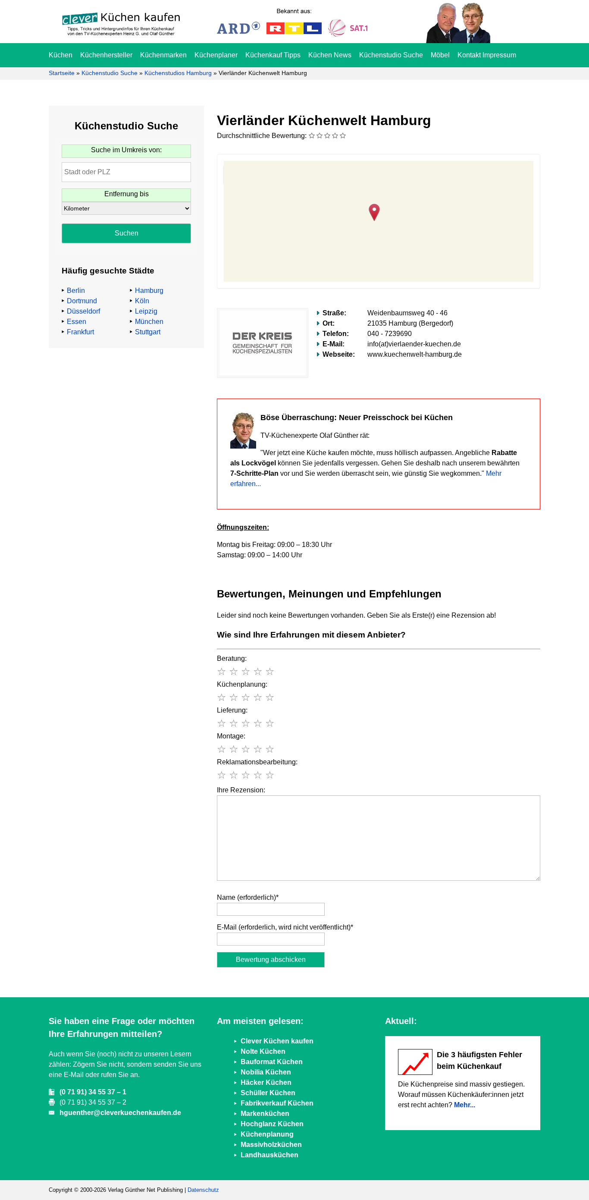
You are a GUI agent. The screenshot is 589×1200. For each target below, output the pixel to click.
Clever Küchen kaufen (277, 1041)
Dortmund (82, 301)
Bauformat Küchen (272, 1061)
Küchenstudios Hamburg (178, 72)
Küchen (60, 55)
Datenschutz (203, 1190)
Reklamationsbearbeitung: (257, 762)
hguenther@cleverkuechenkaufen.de (120, 1112)
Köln (142, 301)
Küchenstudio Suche (391, 55)
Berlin (76, 290)
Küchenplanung (267, 1134)
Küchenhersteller (106, 55)
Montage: (231, 736)
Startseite (62, 72)
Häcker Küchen (266, 1082)
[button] (378, 211)
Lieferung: (232, 710)
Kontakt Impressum (486, 55)
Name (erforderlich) (248, 897)
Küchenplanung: (242, 684)
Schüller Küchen (268, 1092)
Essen (76, 321)
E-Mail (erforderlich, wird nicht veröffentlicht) (285, 927)
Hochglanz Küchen (272, 1124)
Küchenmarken (163, 55)
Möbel (440, 55)
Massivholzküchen (271, 1144)
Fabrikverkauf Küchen (277, 1103)
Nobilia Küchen (266, 1072)
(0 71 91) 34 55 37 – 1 (93, 1092)
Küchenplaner (216, 55)
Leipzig (146, 311)
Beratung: (232, 658)
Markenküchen (265, 1113)
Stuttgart (147, 332)
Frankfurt (80, 332)
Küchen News (329, 55)
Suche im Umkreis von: (126, 150)
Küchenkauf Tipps (273, 55)
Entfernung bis (126, 194)
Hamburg (149, 290)
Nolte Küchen (263, 1051)
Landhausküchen (269, 1155)
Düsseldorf (83, 311)
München (149, 321)
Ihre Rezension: (241, 790)
